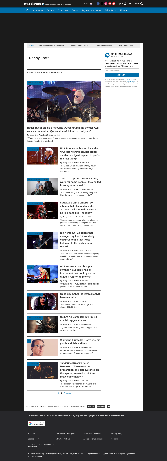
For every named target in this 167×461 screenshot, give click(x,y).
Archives (67, 393)
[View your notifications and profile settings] (130, 3)
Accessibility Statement (93, 439)
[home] (27, 10)
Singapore (101, 406)
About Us (31, 433)
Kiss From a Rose (126, 45)
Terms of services (128, 79)
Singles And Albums (35, 83)
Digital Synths (33, 149)
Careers (114, 439)
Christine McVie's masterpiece (51, 45)
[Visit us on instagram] (105, 3)
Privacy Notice (131, 81)
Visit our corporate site (114, 416)
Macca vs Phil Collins (80, 45)
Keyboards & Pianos (91, 10)
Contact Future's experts (66, 433)
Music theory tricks (104, 45)
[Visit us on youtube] (109, 3)
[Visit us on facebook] (98, 3)
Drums (75, 10)
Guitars (50, 10)
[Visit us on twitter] (101, 3)
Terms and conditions (92, 433)
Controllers (63, 10)
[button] (138, 3)
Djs (29, 341)
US (109, 406)
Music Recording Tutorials (38, 179)
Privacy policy (116, 433)
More (123, 10)
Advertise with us (63, 439)
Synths (30, 267)
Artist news (38, 10)
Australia (91, 406)
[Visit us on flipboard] (113, 3)
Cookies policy (33, 439)
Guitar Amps (110, 10)
